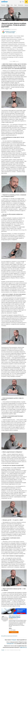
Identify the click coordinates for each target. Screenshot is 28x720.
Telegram (14, 639)
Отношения (12, 649)
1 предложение (14, 632)
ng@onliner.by (23, 647)
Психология (16, 649)
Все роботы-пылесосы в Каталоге (9, 636)
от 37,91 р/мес (12, 630)
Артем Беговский (6, 29)
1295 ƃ (10, 628)
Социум (2, 649)
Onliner (8, 649)
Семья (19, 649)
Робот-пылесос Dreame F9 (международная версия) (14, 616)
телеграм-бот (10, 643)
